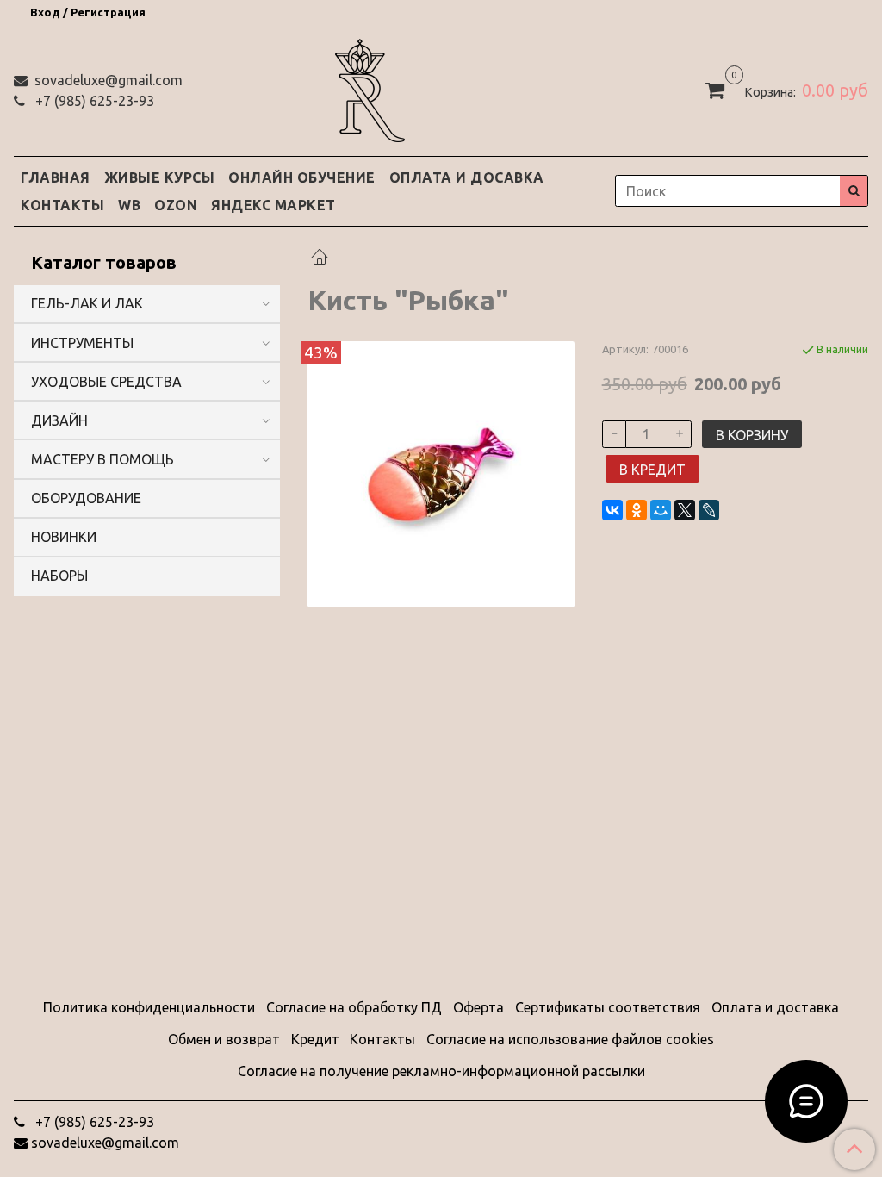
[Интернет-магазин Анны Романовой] (370, 87)
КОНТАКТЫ (62, 205)
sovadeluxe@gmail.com (107, 80)
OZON (175, 205)
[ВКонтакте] (612, 510)
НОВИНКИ (63, 537)
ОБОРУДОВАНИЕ (86, 498)
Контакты (382, 1039)
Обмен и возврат (224, 1039)
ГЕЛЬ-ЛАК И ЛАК (87, 303)
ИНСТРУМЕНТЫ (82, 343)
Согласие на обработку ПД (354, 1007)
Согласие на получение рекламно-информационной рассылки (441, 1071)
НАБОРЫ (59, 575)
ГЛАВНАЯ (55, 177)
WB (129, 205)
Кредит (315, 1039)
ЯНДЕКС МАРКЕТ (273, 205)
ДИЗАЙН (59, 420)
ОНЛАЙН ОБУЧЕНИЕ (302, 177)
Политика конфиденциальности (149, 1007)
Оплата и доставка (775, 1007)
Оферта (478, 1007)
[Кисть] (440, 473)
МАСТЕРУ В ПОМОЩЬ (102, 459)
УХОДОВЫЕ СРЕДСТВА (106, 381)
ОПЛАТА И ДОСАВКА (466, 177)
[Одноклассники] (636, 510)
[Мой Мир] (660, 510)
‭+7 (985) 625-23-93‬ (93, 101)
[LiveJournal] (709, 510)
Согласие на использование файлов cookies (570, 1039)
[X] (684, 510)
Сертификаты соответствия (607, 1007)
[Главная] (319, 258)
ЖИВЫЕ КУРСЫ (159, 177)
